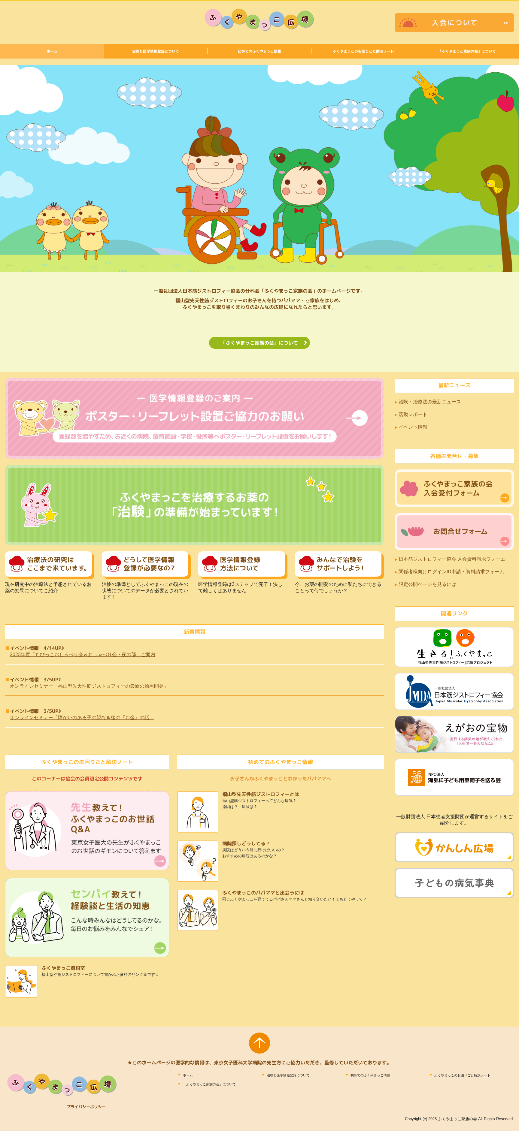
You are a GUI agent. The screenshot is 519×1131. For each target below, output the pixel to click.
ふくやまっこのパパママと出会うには (263, 892)
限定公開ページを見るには (428, 584)
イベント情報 (413, 427)
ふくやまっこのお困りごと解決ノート (363, 51)
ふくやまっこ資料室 (63, 968)
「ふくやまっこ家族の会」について (467, 51)
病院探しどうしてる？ (246, 843)
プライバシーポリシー (86, 1106)
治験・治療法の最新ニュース (430, 401)
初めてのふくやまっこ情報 (259, 51)
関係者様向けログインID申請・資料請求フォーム (451, 571)
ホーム (52, 51)
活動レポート (413, 414)
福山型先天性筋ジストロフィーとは (260, 794)
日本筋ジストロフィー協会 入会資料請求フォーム (452, 559)
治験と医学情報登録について (155, 51)
